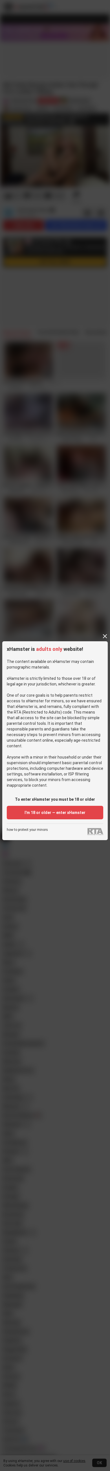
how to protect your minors (27, 830)
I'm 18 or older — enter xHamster (55, 812)
